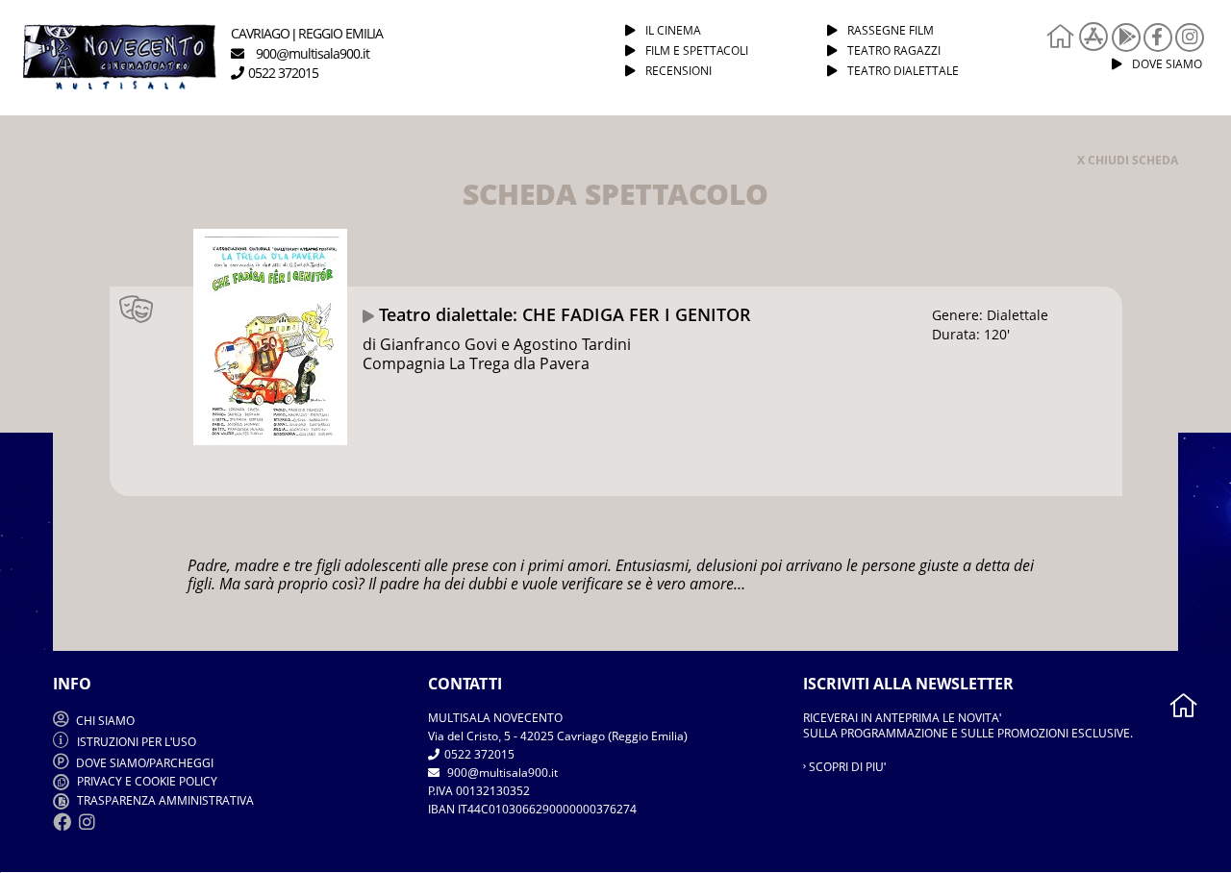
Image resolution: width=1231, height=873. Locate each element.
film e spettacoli (696, 50)
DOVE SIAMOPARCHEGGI (145, 763)
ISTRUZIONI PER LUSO (136, 742)
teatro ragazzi (894, 50)
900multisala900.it (501, 772)
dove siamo (1167, 64)
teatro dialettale (903, 70)
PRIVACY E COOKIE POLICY (145, 781)
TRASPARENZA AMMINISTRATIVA (164, 800)
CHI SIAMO (104, 720)
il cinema (673, 30)
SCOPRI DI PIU (846, 767)
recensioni (678, 70)
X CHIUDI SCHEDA (1127, 160)
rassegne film (890, 30)
